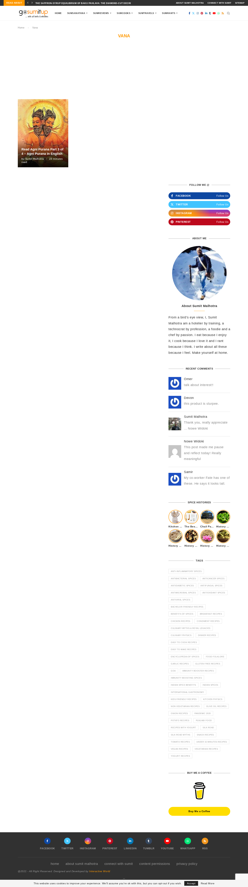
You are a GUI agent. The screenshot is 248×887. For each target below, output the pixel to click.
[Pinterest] (202, 13)
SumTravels (146, 13)
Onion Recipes (179, 713)
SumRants (168, 13)
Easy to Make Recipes (183, 649)
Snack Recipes (205, 735)
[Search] (228, 13)
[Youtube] (214, 13)
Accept (191, 883)
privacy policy (186, 864)
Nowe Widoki (194, 441)
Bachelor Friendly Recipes (187, 607)
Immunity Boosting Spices (186, 678)
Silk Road (208, 727)
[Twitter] (193, 13)
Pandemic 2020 (202, 713)
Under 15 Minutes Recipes (211, 742)
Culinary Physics (181, 635)
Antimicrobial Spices (183, 593)
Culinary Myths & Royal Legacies (190, 628)
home (55, 864)
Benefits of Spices (182, 614)
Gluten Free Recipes (207, 664)
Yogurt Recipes (180, 756)
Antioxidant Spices (213, 593)
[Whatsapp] (218, 13)
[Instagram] (198, 13)
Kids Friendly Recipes (184, 699)
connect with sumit (219, 3)
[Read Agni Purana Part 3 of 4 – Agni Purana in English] (43, 133)
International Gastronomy (187, 692)
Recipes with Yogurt (183, 727)
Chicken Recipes (180, 621)
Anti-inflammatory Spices (186, 571)
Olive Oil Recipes (216, 706)
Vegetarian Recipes (206, 749)
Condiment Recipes (208, 621)
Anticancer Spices (213, 578)
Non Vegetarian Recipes (185, 706)
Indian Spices (210, 685)
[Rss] (223, 13)
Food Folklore (215, 657)
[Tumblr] (210, 13)
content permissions (154, 864)
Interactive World (99, 871)
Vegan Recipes (179, 749)
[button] (28, 3)
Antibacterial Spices (183, 578)
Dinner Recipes (207, 635)
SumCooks (123, 13)
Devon (189, 398)
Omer (188, 379)
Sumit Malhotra (34, 158)
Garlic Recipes (180, 664)
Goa (173, 671)
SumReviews (101, 13)
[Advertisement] (124, 72)
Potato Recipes (180, 720)
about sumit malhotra (190, 3)
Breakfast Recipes (211, 614)
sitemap (240, 3)
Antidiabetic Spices (182, 586)
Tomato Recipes (180, 742)
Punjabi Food (204, 720)
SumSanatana (76, 13)
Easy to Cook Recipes (184, 642)
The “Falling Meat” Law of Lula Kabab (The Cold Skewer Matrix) (77, 3)
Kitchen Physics (212, 699)
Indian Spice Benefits (183, 685)
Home (58, 13)
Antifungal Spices (211, 586)
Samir (188, 472)
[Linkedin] (206, 13)
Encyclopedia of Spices (185, 657)
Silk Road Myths (180, 735)
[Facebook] (189, 13)
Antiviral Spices (180, 600)
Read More (208, 883)
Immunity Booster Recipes (198, 671)
